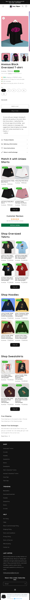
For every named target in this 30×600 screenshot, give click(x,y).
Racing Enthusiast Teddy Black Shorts (7, 181)
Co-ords (5, 452)
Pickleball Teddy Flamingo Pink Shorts (21, 202)
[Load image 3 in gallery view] (24, 57)
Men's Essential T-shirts (9, 470)
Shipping (10, 73)
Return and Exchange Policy (11, 525)
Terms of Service (8, 540)
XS (3, 90)
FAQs (4, 522)
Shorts (5, 462)
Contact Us (6, 547)
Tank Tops (6, 480)
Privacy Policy (7, 536)
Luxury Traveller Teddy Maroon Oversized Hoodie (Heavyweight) (7, 337)
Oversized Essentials (9, 494)
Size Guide (4, 99)
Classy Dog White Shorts (21, 180)
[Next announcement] (27, 2)
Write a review (15, 225)
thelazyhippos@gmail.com (11, 572)
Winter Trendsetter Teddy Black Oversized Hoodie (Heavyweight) (22, 315)
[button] (3, 6)
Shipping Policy (7, 529)
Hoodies (5, 455)
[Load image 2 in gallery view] (15, 57)
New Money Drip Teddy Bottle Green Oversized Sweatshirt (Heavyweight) (21, 400)
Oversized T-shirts (8, 448)
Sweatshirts (6, 459)
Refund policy (7, 543)
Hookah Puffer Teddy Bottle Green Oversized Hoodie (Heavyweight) (21, 337)
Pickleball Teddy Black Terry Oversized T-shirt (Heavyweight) (7, 279)
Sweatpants (6, 466)
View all (15, 209)
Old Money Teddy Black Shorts (7, 202)
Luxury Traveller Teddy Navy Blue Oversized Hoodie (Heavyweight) (7, 315)
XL (24, 90)
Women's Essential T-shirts (10, 473)
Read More (4, 436)
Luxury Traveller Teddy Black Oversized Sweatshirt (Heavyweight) (21, 377)
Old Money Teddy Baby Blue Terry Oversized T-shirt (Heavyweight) (21, 257)
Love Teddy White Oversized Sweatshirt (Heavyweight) (6, 376)
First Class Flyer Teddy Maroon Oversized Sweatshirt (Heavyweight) (7, 400)
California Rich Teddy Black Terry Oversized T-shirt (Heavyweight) (7, 257)
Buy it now (15, 111)
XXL (4, 94)
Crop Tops (6, 477)
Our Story (6, 518)
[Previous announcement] (3, 2)
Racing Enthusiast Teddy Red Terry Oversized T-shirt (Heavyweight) (21, 279)
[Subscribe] (25, 584)
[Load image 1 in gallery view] (6, 57)
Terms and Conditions (9, 533)
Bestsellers (6, 490)
